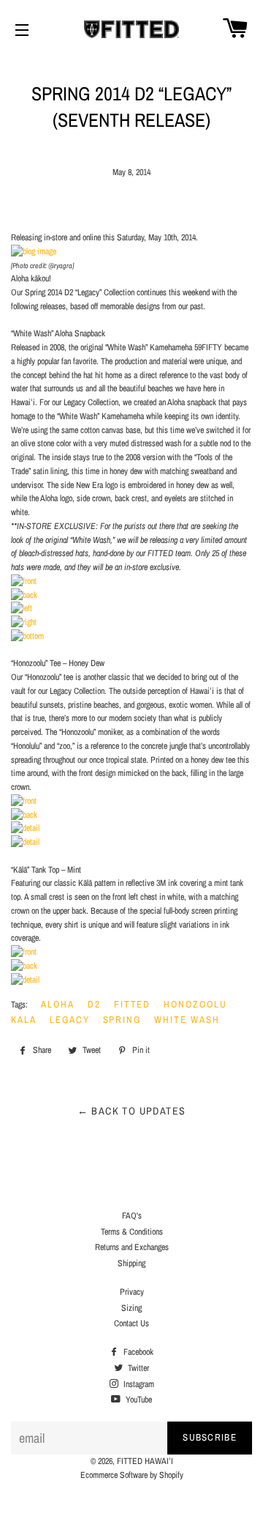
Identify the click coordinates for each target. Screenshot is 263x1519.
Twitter (137, 1368)
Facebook (137, 1352)
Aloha (58, 1004)
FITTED (132, 1004)
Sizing (131, 1308)
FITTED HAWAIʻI (145, 1461)
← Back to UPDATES (131, 1110)
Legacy (70, 1019)
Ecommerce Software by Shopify (131, 1475)
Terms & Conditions (132, 1232)
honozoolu (195, 1004)
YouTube (137, 1399)
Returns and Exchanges (132, 1247)
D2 (94, 1004)
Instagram (137, 1384)
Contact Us (131, 1323)
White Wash (187, 1019)
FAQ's (132, 1216)
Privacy (132, 1292)
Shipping (131, 1263)
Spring (122, 1019)
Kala (24, 1019)
